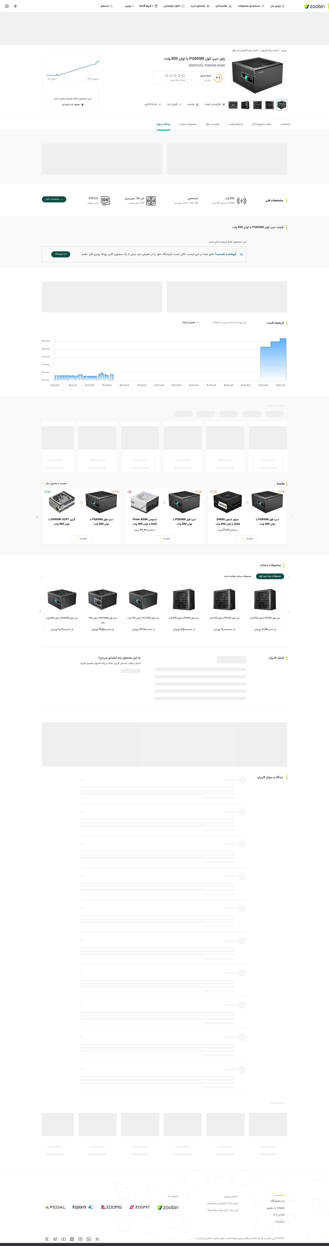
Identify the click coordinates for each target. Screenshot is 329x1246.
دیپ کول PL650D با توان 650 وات (62, 618)
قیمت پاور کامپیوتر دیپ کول (244, 50)
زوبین (283, 50)
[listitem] (247, 516)
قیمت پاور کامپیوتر (269, 50)
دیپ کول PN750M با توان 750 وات (102, 620)
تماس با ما (278, 1214)
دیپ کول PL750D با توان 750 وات (143, 618)
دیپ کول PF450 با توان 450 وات (183, 618)
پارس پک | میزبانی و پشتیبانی (222, 1203)
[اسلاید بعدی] (37, 517)
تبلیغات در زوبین (275, 1207)
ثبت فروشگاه (277, 1201)
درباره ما (280, 1221)
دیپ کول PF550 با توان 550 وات (265, 618)
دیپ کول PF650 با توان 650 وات (224, 618)
